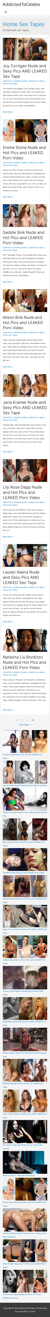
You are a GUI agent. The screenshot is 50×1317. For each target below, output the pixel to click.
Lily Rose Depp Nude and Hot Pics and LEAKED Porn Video (22, 492)
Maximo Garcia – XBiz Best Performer (19, 1175)
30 (32, 720)
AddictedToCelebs (21, 4)
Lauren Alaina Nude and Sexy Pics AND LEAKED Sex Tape (21, 577)
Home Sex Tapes (10, 84)
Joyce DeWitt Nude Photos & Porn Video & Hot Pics (25, 785)
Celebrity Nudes (20, 81)
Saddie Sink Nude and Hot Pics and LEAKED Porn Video (23, 237)
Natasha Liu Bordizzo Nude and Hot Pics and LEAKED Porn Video (24, 662)
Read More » (8, 112)
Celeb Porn (7, 81)
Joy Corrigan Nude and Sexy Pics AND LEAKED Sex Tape (25, 71)
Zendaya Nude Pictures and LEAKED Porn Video (23, 873)
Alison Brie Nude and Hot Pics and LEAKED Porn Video (23, 322)
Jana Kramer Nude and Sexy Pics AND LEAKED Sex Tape (25, 407)
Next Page (25, 724)
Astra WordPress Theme (25, 1311)
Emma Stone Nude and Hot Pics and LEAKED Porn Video (24, 152)
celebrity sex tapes (36, 81)
